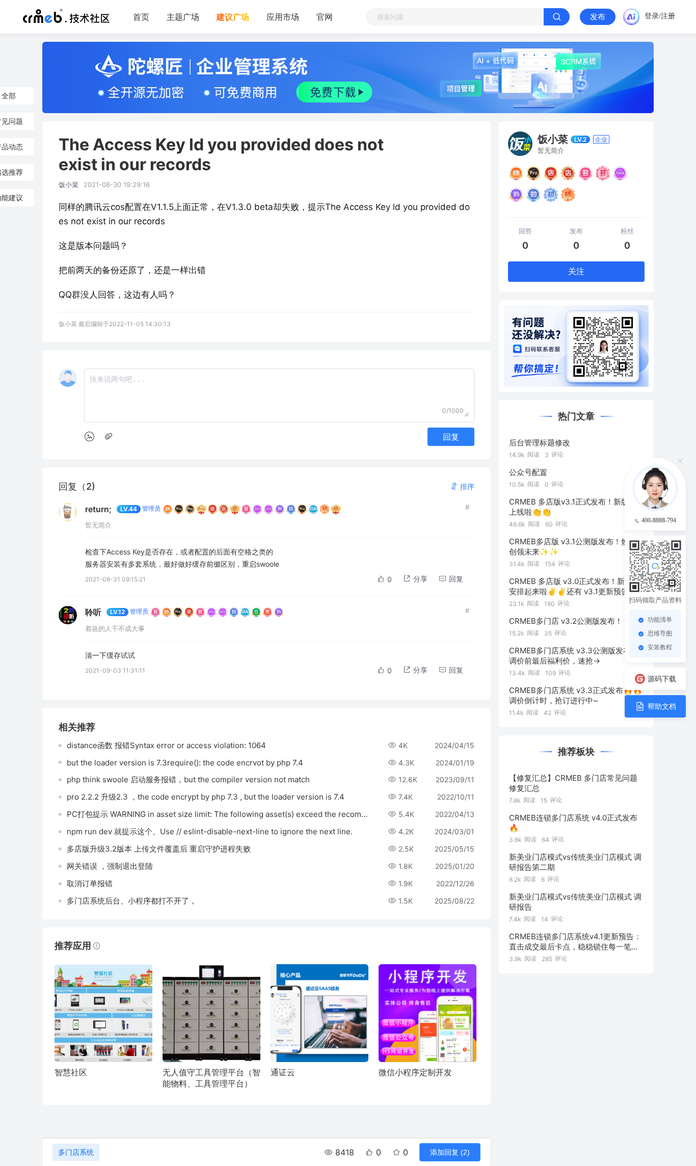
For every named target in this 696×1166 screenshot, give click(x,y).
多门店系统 (76, 1152)
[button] (462, 486)
